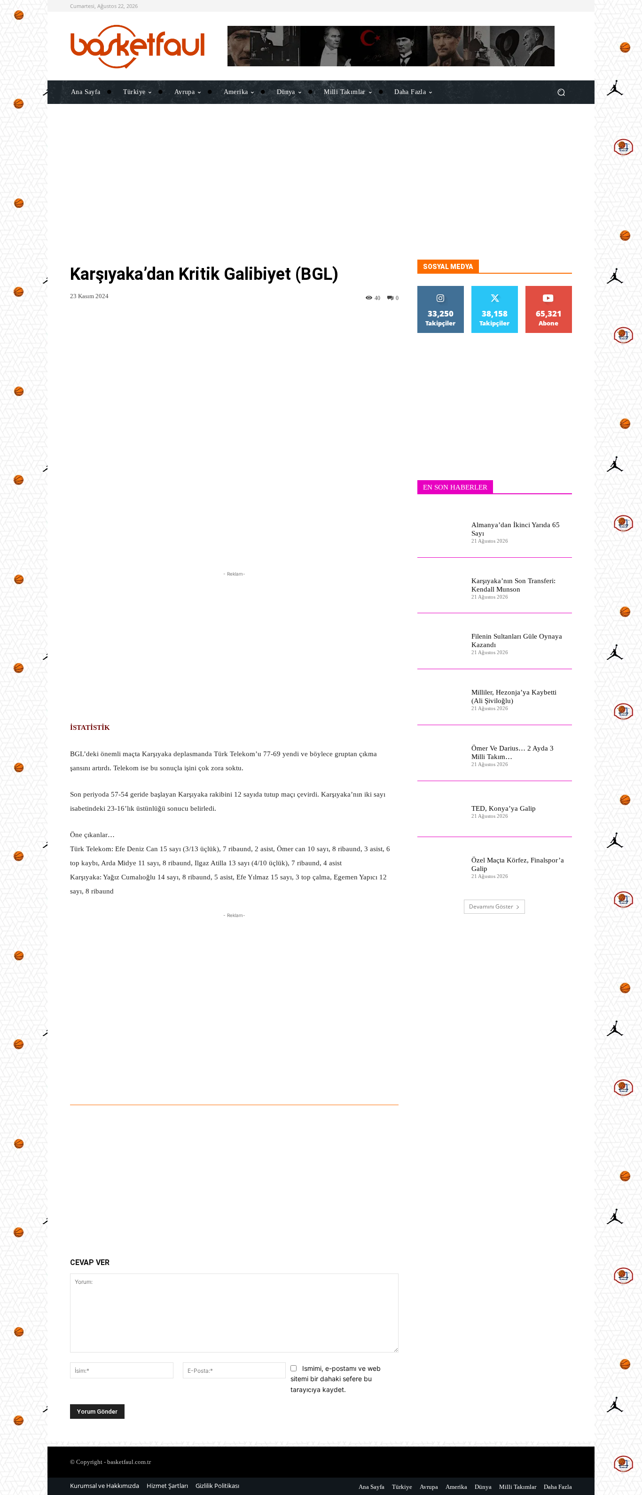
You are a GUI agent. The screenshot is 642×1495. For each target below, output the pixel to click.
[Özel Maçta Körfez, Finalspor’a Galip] (440, 865)
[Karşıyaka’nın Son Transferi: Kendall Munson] (440, 585)
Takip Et (441, 289)
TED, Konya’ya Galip (503, 808)
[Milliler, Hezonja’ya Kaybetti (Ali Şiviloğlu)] (440, 697)
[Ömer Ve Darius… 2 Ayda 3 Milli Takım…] (440, 753)
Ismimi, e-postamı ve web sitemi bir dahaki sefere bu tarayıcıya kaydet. (335, 1378)
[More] (351, 1078)
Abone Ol (548, 289)
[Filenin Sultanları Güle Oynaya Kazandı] (440, 641)
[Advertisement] (321, 194)
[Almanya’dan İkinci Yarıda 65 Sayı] (440, 529)
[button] (561, 92)
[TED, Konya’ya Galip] (440, 809)
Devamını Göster (491, 906)
